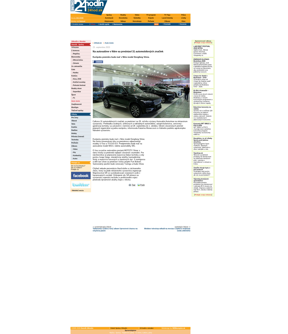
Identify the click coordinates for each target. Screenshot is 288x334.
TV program (151, 15)
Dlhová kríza (78, 60)
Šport (73, 95)
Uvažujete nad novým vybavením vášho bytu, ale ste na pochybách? (202, 171)
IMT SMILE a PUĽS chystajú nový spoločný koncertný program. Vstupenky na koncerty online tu (202, 129)
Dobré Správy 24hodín (118, 328)
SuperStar (77, 91)
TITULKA (75, 47)
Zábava (167, 21)
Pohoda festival (79, 85)
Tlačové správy (77, 110)
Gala (73, 69)
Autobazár (109, 18)
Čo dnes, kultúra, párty (143, 333)
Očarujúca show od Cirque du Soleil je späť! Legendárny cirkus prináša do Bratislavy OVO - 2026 (202, 81)
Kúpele (151, 18)
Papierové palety (128, 333)
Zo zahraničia (76, 66)
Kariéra (74, 127)
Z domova (75, 50)
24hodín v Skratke (78, 41)
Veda (73, 124)
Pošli (142, 185)
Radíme (74, 130)
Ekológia (74, 107)
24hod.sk (97, 43)
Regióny (76, 54)
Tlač (133, 185)
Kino (183, 21)
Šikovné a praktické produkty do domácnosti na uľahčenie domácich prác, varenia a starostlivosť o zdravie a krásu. (202, 158)
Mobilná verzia (78, 190)
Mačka (112, 333)
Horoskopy (137, 21)
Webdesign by (173, 328)
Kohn (75, 158)
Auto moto (75, 101)
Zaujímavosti (76, 104)
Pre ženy (74, 117)
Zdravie (76, 63)
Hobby (74, 133)
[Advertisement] (150, 7)
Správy (109, 15)
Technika (74, 140)
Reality (123, 15)
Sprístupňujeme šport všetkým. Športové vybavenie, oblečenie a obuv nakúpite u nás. (203, 143)
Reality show (76, 88)
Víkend (74, 121)
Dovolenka (123, 18)
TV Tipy (167, 15)
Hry (74, 152)
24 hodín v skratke (146, 328)
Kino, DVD (77, 79)
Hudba (75, 73)
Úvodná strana (77, 24)
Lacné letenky (167, 18)
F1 (74, 98)
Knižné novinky (79, 82)
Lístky (183, 18)
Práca (183, 15)
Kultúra (74, 76)
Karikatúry (77, 155)
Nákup (123, 21)
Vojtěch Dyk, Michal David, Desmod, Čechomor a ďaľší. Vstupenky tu (202, 50)
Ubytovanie (109, 21)
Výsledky (137, 18)
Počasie (151, 21)
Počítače (74, 143)
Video (137, 15)
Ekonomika (75, 57)
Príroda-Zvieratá (77, 136)
